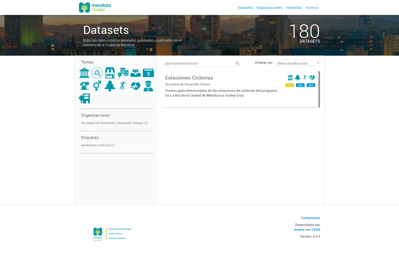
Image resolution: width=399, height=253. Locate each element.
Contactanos (310, 218)
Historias (294, 7)
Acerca (312, 7)
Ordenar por (263, 62)
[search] (237, 63)
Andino (299, 229)
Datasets (245, 7)
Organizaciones (269, 7)
